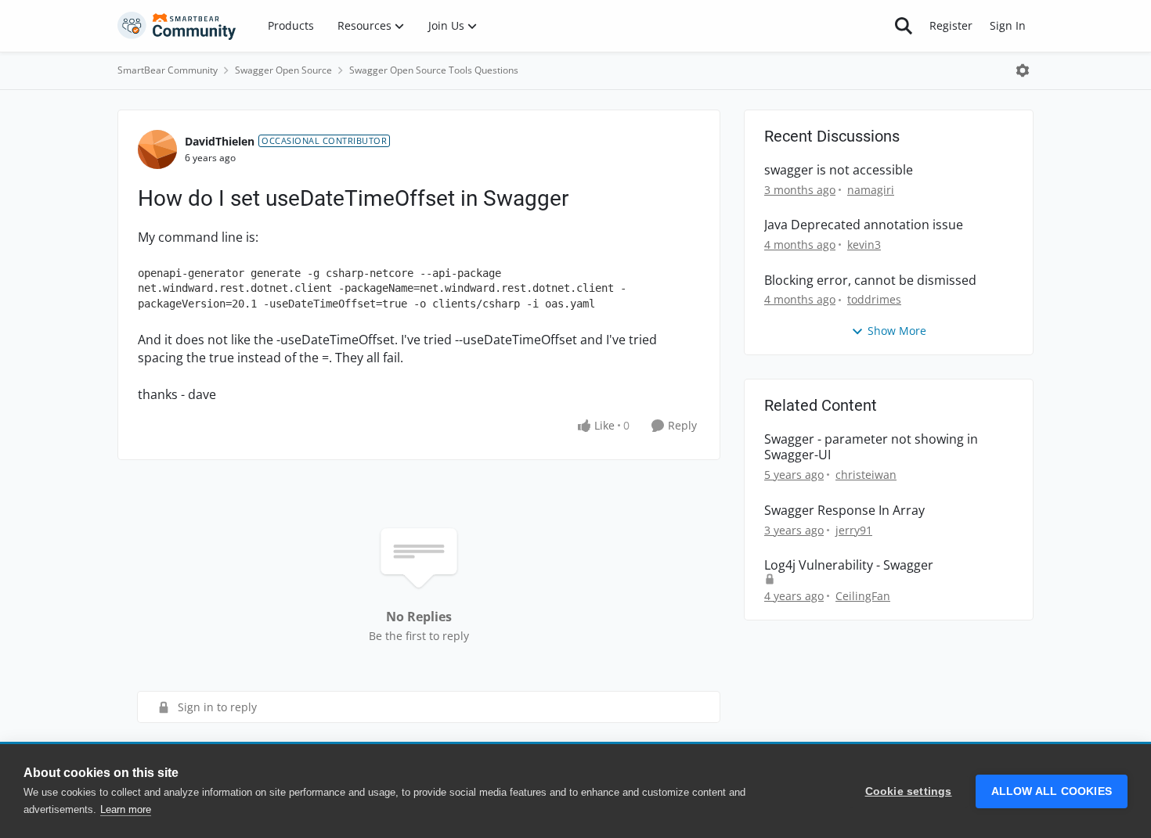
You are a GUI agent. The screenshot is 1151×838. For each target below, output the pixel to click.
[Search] (903, 25)
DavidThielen (219, 141)
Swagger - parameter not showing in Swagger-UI (871, 447)
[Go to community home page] (176, 26)
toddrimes (874, 299)
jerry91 (853, 530)
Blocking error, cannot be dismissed (870, 280)
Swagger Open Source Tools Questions (433, 70)
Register (950, 25)
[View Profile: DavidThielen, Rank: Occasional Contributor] (157, 149)
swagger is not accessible (838, 170)
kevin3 (864, 244)
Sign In (1008, 25)
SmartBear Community (167, 70)
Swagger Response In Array (844, 510)
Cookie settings (908, 791)
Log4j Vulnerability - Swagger (848, 565)
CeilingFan (862, 595)
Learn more (125, 809)
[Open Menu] (1023, 70)
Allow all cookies (1051, 791)
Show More (897, 330)
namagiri (870, 189)
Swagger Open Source (283, 70)
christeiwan (866, 474)
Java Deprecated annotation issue (863, 225)
